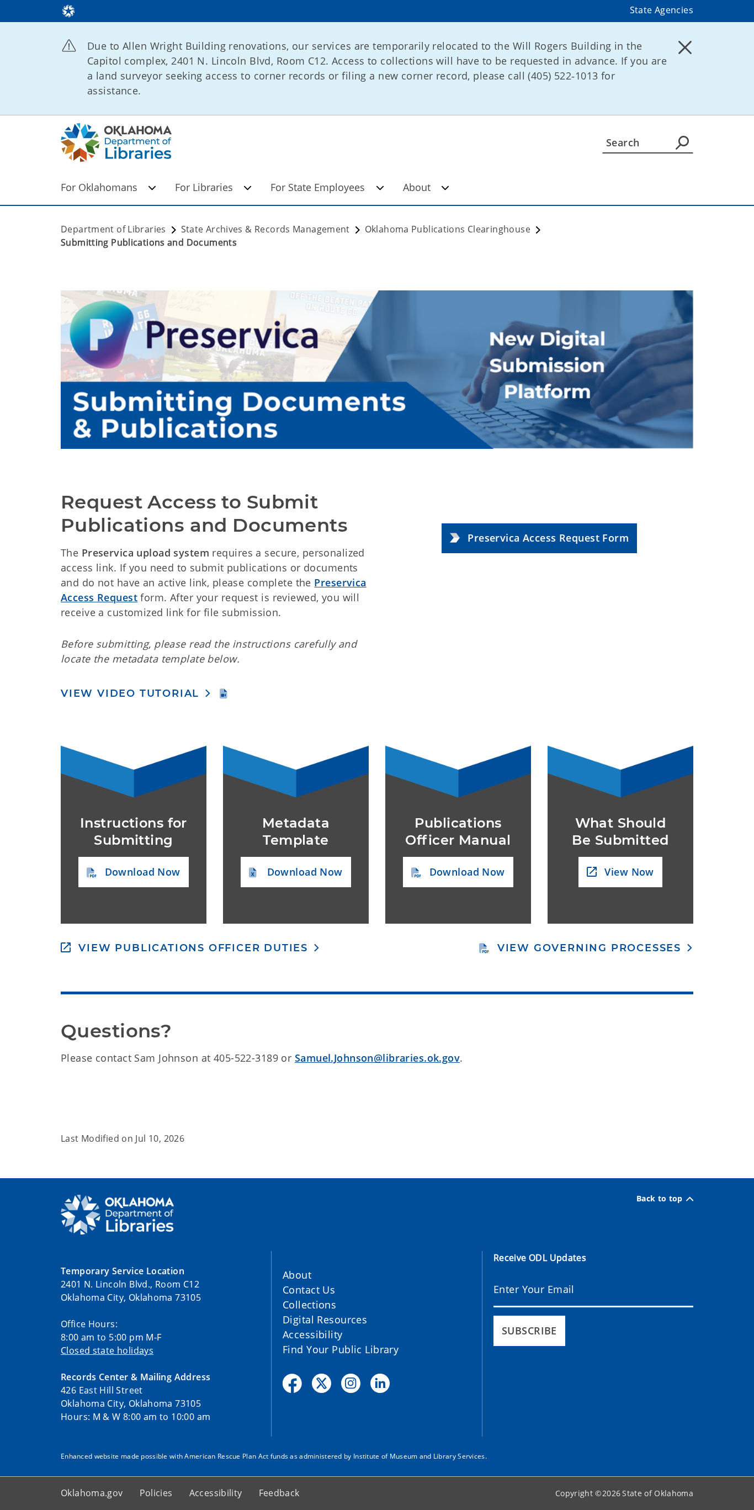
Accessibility (313, 1334)
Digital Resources (325, 1319)
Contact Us (309, 1289)
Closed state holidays (107, 1350)
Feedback (279, 1493)
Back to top (659, 1198)
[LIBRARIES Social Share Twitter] (321, 1383)
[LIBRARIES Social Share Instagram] (350, 1383)
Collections (309, 1304)
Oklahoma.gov (92, 1493)
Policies (156, 1493)
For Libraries (204, 187)
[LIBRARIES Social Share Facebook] (292, 1383)
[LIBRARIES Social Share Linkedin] (380, 1383)
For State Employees (317, 187)
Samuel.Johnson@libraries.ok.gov (377, 1057)
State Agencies (661, 10)
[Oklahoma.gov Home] (68, 9)
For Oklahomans (99, 187)
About (417, 187)
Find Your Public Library (341, 1349)
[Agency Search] (682, 142)
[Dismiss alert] (685, 47)
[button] (539, 538)
